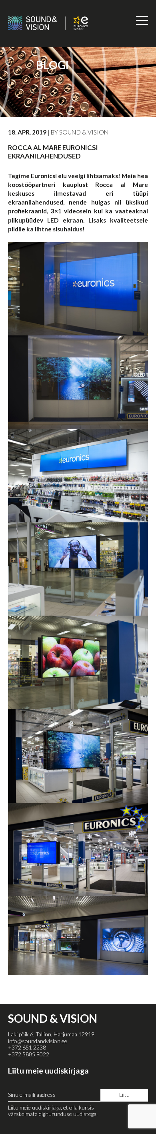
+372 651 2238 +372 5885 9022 (28, 1051)
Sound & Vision (84, 132)
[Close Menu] (142, 20)
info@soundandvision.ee (37, 1041)
